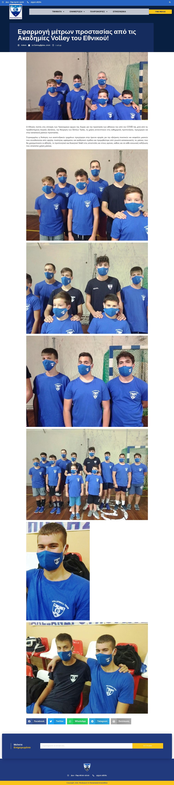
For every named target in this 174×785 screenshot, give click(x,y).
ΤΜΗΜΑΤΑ (57, 12)
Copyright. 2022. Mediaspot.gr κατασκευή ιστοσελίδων (87, 783)
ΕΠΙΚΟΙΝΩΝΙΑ (119, 12)
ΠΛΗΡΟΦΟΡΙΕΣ (97, 12)
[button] (170, 2)
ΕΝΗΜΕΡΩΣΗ (76, 12)
